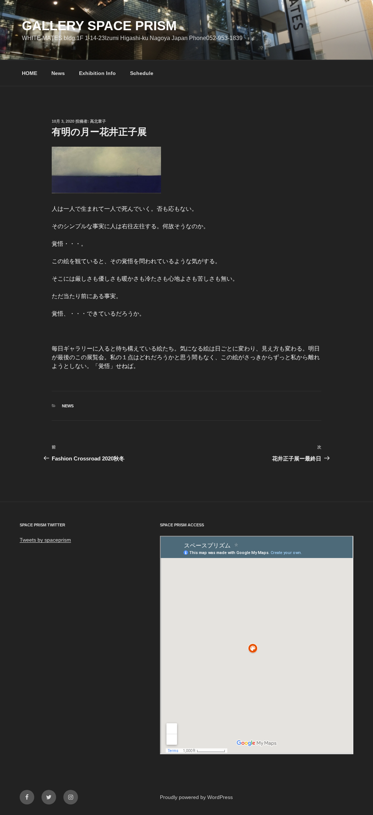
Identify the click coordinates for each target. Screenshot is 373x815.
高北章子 (98, 121)
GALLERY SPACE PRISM (99, 25)
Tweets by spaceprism (45, 540)
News (58, 73)
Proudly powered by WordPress (196, 797)
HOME (29, 73)
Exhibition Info (97, 73)
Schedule (141, 73)
